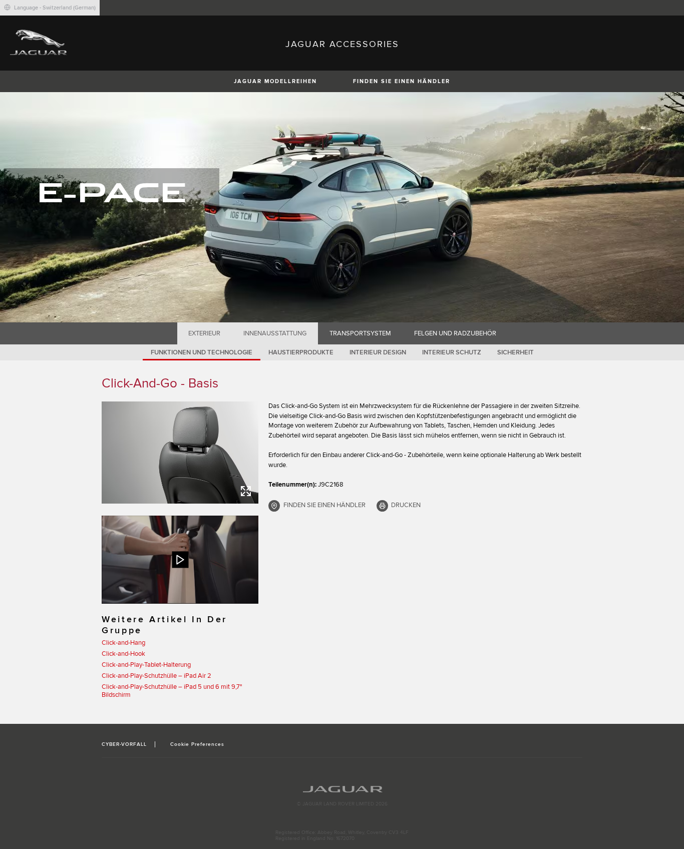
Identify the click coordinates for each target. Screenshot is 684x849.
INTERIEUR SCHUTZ (451, 352)
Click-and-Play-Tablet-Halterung (146, 665)
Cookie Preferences (197, 744)
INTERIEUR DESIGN (378, 352)
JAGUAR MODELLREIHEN (275, 81)
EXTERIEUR (204, 333)
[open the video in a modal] (180, 560)
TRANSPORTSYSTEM (360, 333)
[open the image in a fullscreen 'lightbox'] (180, 452)
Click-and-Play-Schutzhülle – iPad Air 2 (156, 676)
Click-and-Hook (123, 654)
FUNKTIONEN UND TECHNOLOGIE (201, 352)
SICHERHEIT (515, 352)
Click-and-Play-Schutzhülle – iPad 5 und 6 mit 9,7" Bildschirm (172, 691)
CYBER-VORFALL (124, 744)
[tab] (204, 333)
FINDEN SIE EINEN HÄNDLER (401, 81)
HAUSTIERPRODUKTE (300, 352)
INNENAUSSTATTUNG (274, 333)
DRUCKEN (406, 505)
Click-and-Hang (123, 643)
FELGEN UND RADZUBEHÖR (455, 333)
